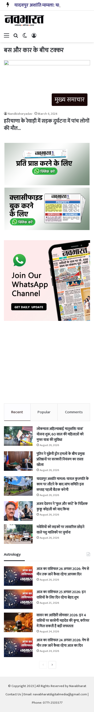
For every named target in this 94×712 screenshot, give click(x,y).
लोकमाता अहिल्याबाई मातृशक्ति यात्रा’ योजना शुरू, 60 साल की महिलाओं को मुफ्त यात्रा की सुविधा (60, 434)
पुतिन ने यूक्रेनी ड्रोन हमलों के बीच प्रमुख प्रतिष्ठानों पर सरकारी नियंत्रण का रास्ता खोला (61, 459)
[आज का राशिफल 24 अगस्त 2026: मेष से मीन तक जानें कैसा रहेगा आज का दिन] (18, 647)
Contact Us (13, 694)
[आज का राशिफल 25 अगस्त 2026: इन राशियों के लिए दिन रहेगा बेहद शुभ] (18, 599)
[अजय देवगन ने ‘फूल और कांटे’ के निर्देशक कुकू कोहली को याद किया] (18, 511)
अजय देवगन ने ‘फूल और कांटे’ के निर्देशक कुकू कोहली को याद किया (62, 506)
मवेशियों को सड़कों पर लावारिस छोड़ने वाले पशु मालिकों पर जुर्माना (60, 529)
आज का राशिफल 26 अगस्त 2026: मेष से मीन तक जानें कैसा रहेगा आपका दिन (63, 571)
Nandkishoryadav (20, 113)
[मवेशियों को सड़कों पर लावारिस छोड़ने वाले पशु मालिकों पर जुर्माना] (18, 534)
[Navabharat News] (25, 20)
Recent (17, 412)
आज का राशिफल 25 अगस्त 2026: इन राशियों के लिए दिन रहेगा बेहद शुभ (61, 594)
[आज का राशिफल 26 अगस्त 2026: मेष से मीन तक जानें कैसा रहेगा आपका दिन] (18, 576)
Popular (44, 412)
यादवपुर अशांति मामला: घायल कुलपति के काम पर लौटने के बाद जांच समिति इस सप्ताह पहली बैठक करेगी (63, 484)
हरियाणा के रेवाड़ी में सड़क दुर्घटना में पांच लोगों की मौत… (46, 125)
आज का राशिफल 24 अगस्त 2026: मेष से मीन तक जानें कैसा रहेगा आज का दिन (63, 643)
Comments (74, 412)
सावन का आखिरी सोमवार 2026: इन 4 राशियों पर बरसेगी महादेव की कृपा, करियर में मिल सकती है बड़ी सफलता (63, 620)
